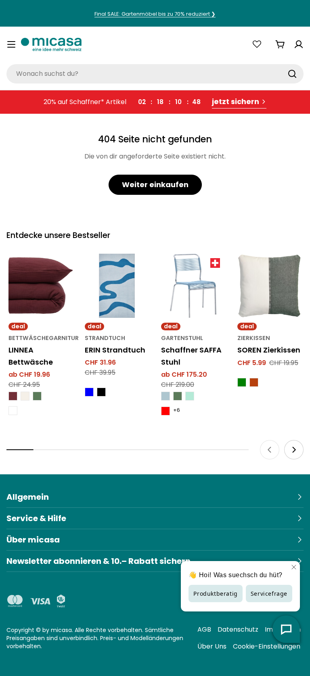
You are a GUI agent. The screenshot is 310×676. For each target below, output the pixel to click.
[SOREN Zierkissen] (269, 286)
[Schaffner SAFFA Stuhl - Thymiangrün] (177, 396)
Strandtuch (105, 338)
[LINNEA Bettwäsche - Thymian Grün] (37, 396)
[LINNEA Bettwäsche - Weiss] (12, 410)
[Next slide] (294, 449)
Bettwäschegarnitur (43, 338)
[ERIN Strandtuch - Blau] (89, 392)
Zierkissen (253, 338)
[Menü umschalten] (11, 44)
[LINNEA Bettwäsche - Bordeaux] (12, 396)
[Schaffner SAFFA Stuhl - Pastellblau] (165, 396)
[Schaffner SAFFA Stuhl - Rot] (165, 411)
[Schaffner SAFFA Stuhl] (193, 286)
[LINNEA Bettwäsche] (40, 286)
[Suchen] (292, 73)
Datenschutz (238, 629)
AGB (204, 629)
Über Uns (211, 646)
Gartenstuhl (182, 338)
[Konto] (299, 44)
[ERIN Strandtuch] (117, 286)
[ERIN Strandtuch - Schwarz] (101, 392)
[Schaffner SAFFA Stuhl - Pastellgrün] (189, 396)
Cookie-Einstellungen (266, 646)
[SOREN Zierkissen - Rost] (253, 382)
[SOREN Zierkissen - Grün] (241, 382)
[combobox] (155, 73)
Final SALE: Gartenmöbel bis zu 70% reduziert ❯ (155, 14)
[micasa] (51, 44)
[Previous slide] (269, 449)
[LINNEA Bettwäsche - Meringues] (25, 396)
